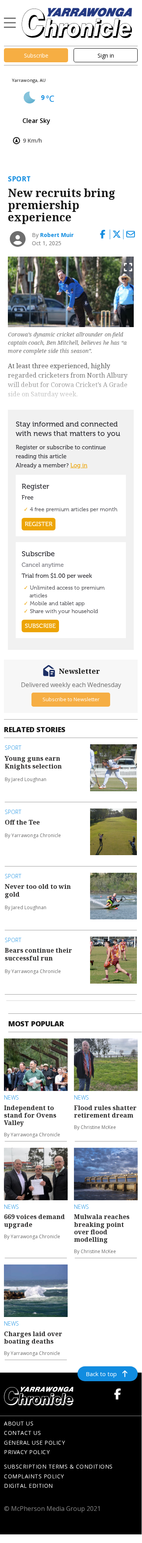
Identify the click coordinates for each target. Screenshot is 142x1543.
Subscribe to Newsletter (71, 699)
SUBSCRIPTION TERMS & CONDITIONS (58, 1466)
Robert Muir (57, 235)
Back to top (101, 1374)
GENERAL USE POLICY (34, 1442)
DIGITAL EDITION (28, 1485)
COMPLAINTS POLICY (34, 1476)
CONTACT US (22, 1432)
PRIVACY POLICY (27, 1452)
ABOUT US (18, 1423)
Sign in (106, 55)
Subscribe (36, 55)
